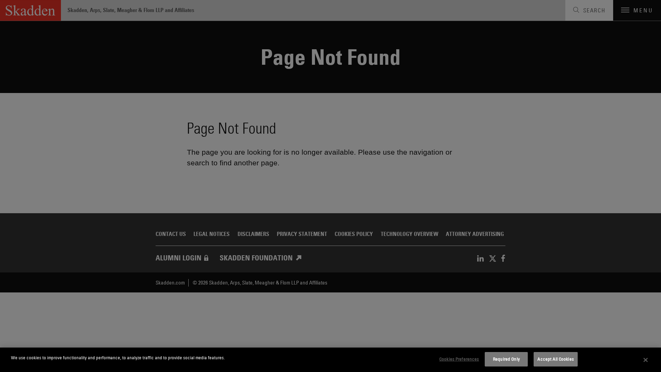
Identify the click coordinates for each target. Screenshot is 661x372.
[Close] (645, 360)
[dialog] (330, 360)
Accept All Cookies (555, 359)
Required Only (506, 359)
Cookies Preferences (459, 359)
